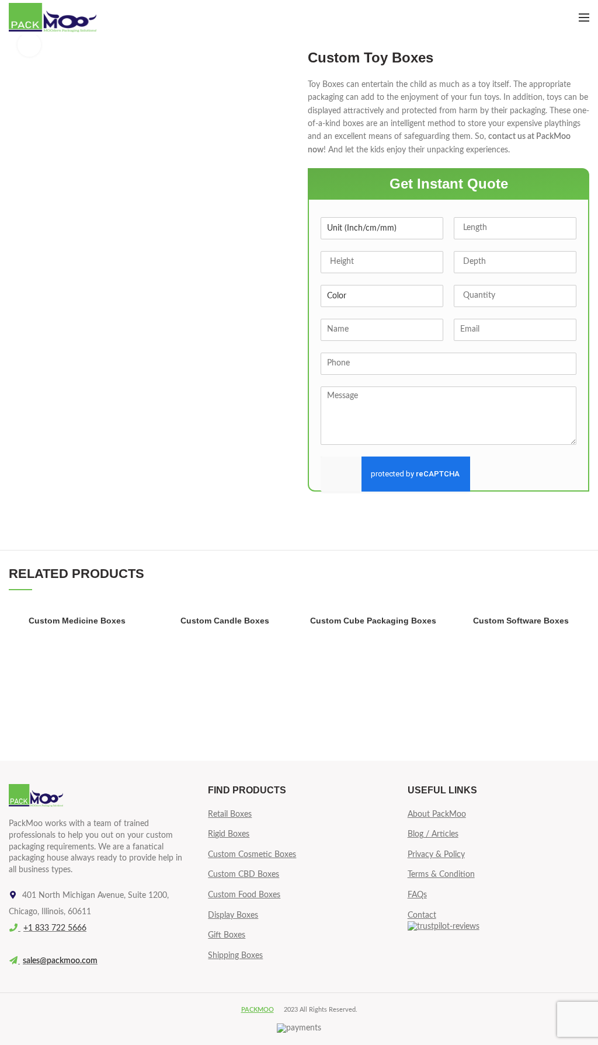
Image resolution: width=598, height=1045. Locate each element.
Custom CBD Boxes (243, 874)
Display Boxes (233, 915)
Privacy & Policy (436, 855)
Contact (422, 915)
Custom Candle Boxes (224, 620)
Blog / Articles (433, 834)
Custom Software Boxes (521, 620)
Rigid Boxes (228, 834)
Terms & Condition (441, 874)
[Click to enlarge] (29, 45)
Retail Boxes (230, 814)
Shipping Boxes (235, 956)
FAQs (417, 895)
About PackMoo (437, 814)
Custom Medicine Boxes (77, 620)
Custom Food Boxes (244, 895)
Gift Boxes (226, 935)
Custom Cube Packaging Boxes (373, 620)
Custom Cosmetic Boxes (252, 855)
